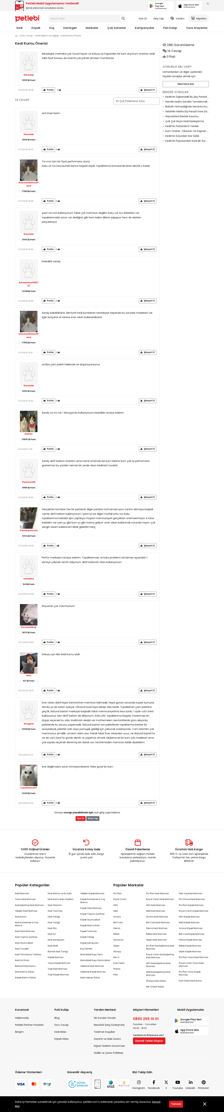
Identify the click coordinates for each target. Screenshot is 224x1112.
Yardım (180, 18)
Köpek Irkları (61, 1039)
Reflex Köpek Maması (190, 945)
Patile (50, 89)
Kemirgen (70, 28)
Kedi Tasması (55, 910)
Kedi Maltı (53, 945)
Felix (115, 974)
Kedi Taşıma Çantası (26, 936)
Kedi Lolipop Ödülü (90, 977)
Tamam (176, 1104)
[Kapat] (207, 4)
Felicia (116, 928)
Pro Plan (117, 893)
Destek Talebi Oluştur (149, 1041)
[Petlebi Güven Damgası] (78, 1084)
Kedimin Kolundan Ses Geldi (182, 136)
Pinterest (203, 1088)
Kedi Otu (52, 928)
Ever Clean (119, 963)
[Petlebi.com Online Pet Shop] (27, 18)
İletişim (19, 1032)
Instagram (138, 1088)
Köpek (35, 28)
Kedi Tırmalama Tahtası (28, 954)
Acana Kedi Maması (157, 916)
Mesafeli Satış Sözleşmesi (109, 1025)
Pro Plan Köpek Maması (191, 905)
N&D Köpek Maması (189, 922)
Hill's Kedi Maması (155, 905)
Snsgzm (29, 723)
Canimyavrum (29, 530)
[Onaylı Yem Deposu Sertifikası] (97, 1084)
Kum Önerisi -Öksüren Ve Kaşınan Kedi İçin (187, 131)
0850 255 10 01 (146, 1018)
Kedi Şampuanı (56, 939)
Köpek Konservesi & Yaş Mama (92, 901)
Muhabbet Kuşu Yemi (91, 954)
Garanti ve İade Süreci (107, 1039)
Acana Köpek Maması (190, 928)
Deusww (29, 74)
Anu (28, 675)
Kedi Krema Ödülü (24, 971)
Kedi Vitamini (55, 905)
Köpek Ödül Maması (91, 908)
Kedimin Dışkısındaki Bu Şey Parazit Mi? (187, 96)
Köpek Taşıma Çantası (92, 913)
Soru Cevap (26, 35)
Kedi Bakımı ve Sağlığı (47, 35)
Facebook (154, 1088)
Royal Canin (120, 899)
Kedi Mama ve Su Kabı (60, 893)
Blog (56, 1018)
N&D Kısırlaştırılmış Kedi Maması (158, 973)
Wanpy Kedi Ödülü (156, 980)
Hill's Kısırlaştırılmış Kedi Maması (158, 965)
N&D (115, 910)
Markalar (92, 28)
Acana (117, 916)
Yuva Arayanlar (197, 28)
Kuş (51, 28)
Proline (116, 968)
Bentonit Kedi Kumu (25, 966)
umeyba (28, 578)
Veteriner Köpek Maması (93, 971)
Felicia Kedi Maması (156, 928)
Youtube (177, 1088)
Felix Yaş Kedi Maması (190, 893)
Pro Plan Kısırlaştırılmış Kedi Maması (160, 947)
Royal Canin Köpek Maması (193, 910)
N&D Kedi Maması (155, 910)
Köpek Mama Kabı (90, 925)
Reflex (116, 933)
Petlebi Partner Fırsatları (29, 1025)
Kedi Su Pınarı (22, 960)
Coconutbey (28, 627)
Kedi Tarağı (54, 922)
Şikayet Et (149, 89)
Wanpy (117, 951)
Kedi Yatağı (54, 916)
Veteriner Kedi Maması (92, 966)
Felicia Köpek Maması (190, 939)
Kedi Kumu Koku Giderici (61, 899)
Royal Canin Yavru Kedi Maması (191, 964)
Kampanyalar (144, 28)
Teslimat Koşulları (104, 1032)
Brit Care (117, 922)
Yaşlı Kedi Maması (57, 968)
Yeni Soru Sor (185, 84)
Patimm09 (28, 482)
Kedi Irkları (60, 1032)
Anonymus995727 (28, 284)
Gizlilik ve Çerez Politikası (108, 1053)
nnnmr (28, 433)
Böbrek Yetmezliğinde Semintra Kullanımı (187, 106)
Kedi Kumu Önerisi (71, 35)
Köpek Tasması (88, 931)
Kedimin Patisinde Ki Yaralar (182, 126)
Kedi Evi (52, 933)
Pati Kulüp (170, 28)
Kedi (19, 28)
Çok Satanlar (116, 28)
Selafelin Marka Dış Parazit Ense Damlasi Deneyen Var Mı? (187, 111)
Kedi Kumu (20, 916)
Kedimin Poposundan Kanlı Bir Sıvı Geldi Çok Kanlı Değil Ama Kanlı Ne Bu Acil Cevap (187, 141)
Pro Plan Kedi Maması (157, 893)
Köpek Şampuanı (89, 942)
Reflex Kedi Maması (156, 933)
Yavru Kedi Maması (25, 899)
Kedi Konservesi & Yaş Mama (26, 924)
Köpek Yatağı (87, 936)
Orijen (116, 945)
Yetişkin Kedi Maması (26, 910)
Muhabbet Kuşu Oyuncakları (95, 960)
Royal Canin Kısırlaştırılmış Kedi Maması (160, 956)
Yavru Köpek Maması (59, 963)
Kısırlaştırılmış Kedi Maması (29, 905)
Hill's (115, 905)
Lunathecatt (28, 787)
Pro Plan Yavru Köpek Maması (190, 973)
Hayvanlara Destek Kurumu (181, 116)
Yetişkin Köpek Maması (92, 893)
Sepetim (201, 18)
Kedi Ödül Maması (25, 931)
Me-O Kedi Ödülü (155, 986)
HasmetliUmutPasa (29, 184)
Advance (118, 939)
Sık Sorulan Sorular (105, 1018)
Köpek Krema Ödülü (25, 977)
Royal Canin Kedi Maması (160, 899)
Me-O (116, 957)
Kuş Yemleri (86, 948)
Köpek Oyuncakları (90, 919)
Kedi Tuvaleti (22, 948)
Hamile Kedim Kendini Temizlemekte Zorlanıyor (187, 101)
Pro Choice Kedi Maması (192, 899)
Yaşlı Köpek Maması (58, 974)
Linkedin (190, 1088)
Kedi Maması (22, 893)
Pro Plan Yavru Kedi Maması (193, 957)
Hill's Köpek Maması (189, 916)
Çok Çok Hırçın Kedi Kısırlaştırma (184, 121)
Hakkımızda (22, 1018)
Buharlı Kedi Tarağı (58, 951)
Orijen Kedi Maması (156, 939)
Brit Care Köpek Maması (191, 933)
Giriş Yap (158, 18)
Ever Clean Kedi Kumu (190, 980)
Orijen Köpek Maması (190, 951)
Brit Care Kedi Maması (158, 922)
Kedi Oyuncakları (24, 942)
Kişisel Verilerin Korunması (109, 1046)
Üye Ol (143, 18)
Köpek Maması (56, 957)
